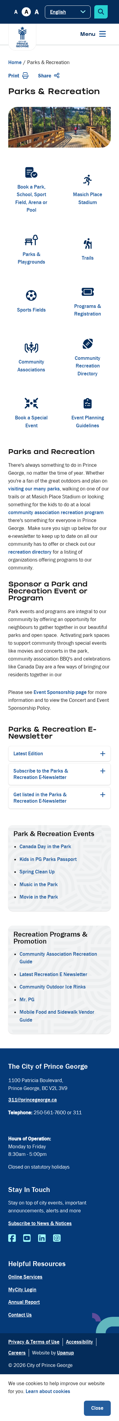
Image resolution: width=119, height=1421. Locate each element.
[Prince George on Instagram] (57, 1238)
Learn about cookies (48, 1391)
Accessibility (79, 1342)
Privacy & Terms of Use (34, 1342)
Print (13, 76)
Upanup (65, 1353)
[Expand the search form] (101, 12)
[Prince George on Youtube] (27, 1238)
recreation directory (30, 552)
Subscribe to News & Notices (40, 1223)
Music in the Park (39, 884)
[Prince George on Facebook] (12, 1238)
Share (44, 76)
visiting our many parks (34, 489)
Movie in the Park (39, 897)
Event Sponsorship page (60, 692)
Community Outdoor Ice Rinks (53, 987)
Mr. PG (27, 999)
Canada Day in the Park (45, 846)
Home (15, 62)
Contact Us (20, 1315)
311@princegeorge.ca (32, 1100)
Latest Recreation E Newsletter (53, 974)
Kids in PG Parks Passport (48, 859)
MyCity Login (22, 1289)
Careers (17, 1353)
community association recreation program (56, 512)
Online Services (25, 1277)
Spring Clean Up (38, 872)
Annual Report (24, 1302)
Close (97, 1408)
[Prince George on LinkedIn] (42, 1238)
